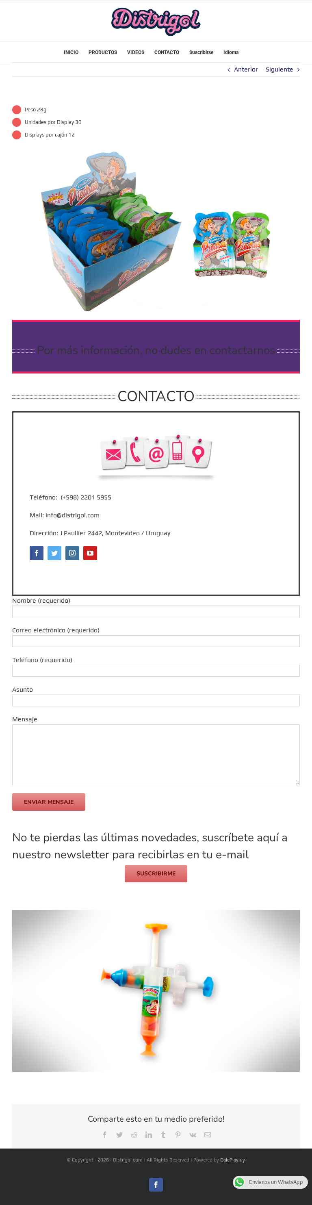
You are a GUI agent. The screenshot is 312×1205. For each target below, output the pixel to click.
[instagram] (72, 553)
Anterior (246, 69)
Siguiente (279, 69)
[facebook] (36, 553)
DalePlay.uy (232, 1160)
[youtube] (90, 553)
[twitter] (54, 553)
